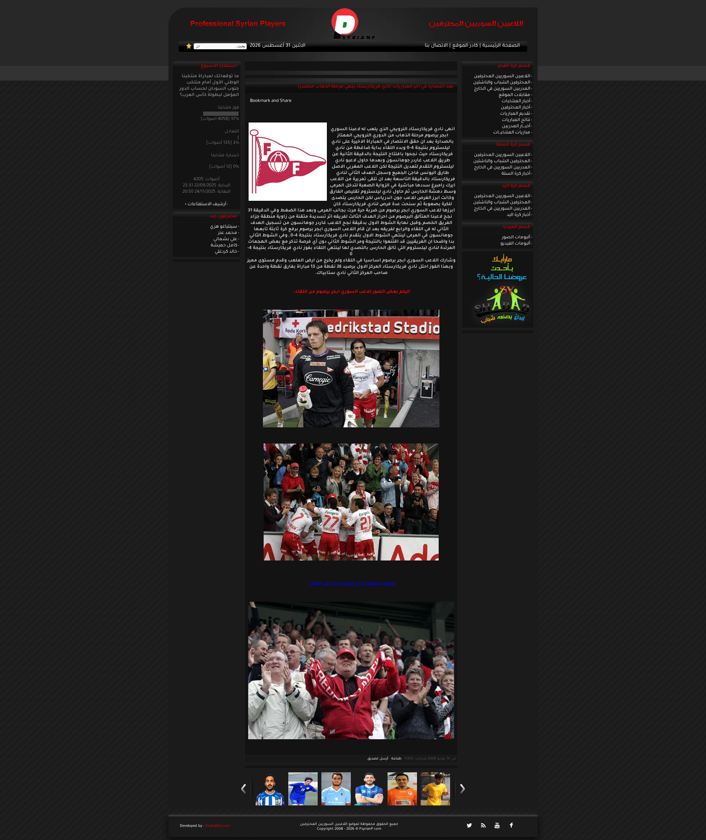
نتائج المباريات (516, 120)
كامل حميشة (224, 245)
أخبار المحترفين (515, 107)
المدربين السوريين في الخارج (502, 89)
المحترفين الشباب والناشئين (501, 82)
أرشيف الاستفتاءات (207, 204)
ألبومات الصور (516, 237)
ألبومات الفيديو (515, 243)
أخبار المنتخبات (516, 101)
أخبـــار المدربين (516, 126)
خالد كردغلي (226, 252)
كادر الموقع (465, 46)
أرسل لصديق (377, 759)
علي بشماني (225, 239)
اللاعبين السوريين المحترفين (502, 76)
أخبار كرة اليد (518, 215)
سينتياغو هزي (223, 226)
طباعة (396, 759)
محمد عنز (227, 233)
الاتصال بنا (436, 46)
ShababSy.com (217, 826)
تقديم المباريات (515, 114)
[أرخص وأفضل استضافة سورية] (501, 325)
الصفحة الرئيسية (501, 46)
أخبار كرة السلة (516, 174)
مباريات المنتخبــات (511, 132)
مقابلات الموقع (514, 95)
